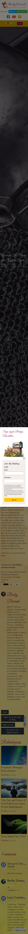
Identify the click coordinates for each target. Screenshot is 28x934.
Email (5, 470)
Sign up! (14, 500)
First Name (7, 477)
